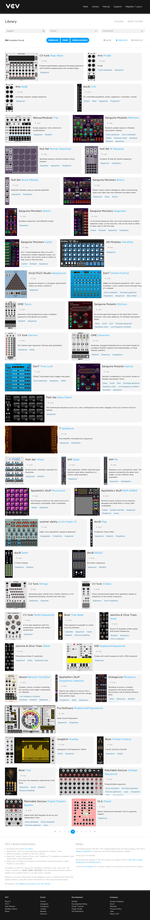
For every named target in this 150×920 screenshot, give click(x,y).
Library (95, 6)
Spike (76, 459)
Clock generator (112, 135)
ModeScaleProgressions (88, 708)
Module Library (11, 909)
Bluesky (43, 911)
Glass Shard (64, 397)
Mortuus (122, 304)
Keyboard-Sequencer (112, 645)
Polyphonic (115, 101)
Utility (107, 197)
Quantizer (133, 138)
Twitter (43, 909)
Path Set (51, 397)
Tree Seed (77, 614)
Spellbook (67, 428)
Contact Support (117, 901)
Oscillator (107, 390)
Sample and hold (117, 510)
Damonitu (104, 335)
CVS (93, 86)
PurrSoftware (65, 708)
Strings (43, 583)
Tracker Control (121, 739)
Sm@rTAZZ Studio (40, 273)
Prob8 (107, 55)
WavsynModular (43, 117)
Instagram (44, 904)
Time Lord (46, 366)
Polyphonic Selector (71, 680)
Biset (67, 614)
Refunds (113, 906)
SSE (96, 645)
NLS (100, 801)
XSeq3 (107, 801)
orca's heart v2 (67, 521)
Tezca (27, 304)
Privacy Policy (116, 909)
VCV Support (88, 867)
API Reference (77, 911)
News (7, 911)
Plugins (119, 21)
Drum (104, 324)
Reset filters (135, 21)
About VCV (114, 914)
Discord (43, 914)
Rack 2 (8, 901)
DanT (106, 273)
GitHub (74, 901)
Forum (43, 901)
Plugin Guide (77, 909)
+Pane (40, 459)
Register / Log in (134, 6)
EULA (112, 904)
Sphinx (47, 210)
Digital (108, 138)
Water (46, 645)
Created (122, 40)
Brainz (120, 179)
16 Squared (117, 148)
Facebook (44, 906)
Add (45, 61)
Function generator (113, 792)
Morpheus (129, 676)
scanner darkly (48, 521)
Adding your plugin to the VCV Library (34, 884)
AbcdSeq (127, 241)
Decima (32, 335)
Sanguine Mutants (116, 117)
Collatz (107, 583)
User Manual (10, 906)
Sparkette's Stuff (41, 490)
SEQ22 (98, 552)
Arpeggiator (117, 355)
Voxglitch (62, 739)
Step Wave (56, 55)
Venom (23, 676)
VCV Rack (28, 849)
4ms (100, 55)
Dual (111, 324)
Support (118, 6)
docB (86, 86)
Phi (116, 459)
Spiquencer (59, 273)
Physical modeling (82, 635)
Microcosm (58, 490)
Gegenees (120, 210)
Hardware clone (120, 138)
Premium (53, 40)
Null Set (44, 148)
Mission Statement (83, 851)
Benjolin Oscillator (39, 676)
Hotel (113, 618)
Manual (106, 6)
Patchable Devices (116, 770)
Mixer (94, 101)
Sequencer (44, 72)
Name (108, 40)
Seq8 (24, 86)
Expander (69, 632)
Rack (85, 6)
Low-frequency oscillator (121, 327)
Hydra (48, 241)
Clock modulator (105, 70)
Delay (97, 324)
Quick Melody (29, 179)
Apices (129, 366)
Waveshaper (118, 795)
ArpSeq (73, 739)
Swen (25, 552)
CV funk (44, 55)
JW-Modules (113, 241)
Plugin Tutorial (78, 906)
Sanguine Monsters (104, 179)
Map (104, 521)
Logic (126, 792)
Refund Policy (95, 862)
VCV (6, 897)
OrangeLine (115, 676)
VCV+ (7, 904)
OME (20, 304)
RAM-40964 (130, 490)
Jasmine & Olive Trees (123, 614)
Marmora (133, 117)
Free (65, 40)
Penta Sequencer (44, 614)
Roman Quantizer (60, 148)
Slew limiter (131, 296)
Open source (79, 40)
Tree (28, 770)
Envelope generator (128, 292)
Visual (116, 513)
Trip (55, 117)
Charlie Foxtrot (119, 273)
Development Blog (79, 904)
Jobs (112, 911)
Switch (87, 101)
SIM (70, 459)
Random (138, 40)
